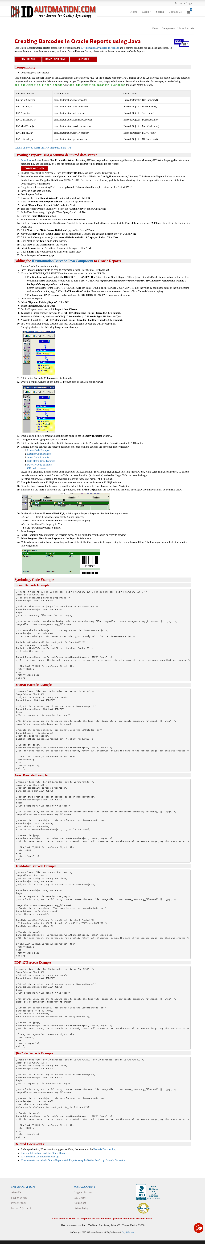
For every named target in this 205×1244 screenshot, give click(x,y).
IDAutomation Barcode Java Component (62, 261)
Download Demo (55, 59)
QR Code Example (37, 468)
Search (160, 11)
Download (26, 160)
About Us (16, 1192)
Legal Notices (128, 1232)
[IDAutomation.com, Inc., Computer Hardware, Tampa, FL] (148, 1192)
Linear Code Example (38, 450)
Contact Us (175, 11)
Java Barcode (186, 28)
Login (189, 3)
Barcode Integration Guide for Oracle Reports (44, 1153)
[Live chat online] (198, 1228)
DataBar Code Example (39, 453)
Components (168, 28)
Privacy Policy (18, 1202)
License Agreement (21, 1208)
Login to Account (83, 1192)
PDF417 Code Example (39, 464)
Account (179, 3)
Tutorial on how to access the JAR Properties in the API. (42, 147)
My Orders (80, 1197)
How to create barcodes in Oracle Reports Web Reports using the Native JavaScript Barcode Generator (73, 1160)
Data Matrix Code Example (41, 461)
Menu (145, 11)
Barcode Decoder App (104, 1149)
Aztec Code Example (38, 457)
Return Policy (81, 1208)
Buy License (28, 59)
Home (133, 11)
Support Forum (19, 1197)
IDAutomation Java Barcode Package (100, 47)
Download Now (34, 168)
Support (83, 59)
